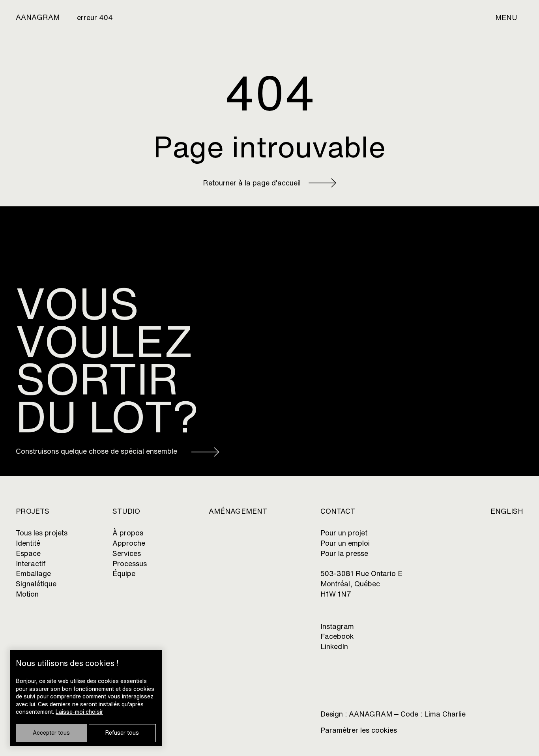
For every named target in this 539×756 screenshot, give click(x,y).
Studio (126, 511)
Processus (129, 564)
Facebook (337, 636)
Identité (28, 543)
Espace (28, 553)
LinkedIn (334, 646)
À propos (127, 533)
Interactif (31, 564)
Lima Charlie (445, 714)
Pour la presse (344, 553)
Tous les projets (41, 533)
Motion (27, 594)
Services (126, 553)
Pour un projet (343, 533)
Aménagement (238, 511)
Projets (32, 511)
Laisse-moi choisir (79, 712)
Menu (506, 17)
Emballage (33, 573)
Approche (128, 543)
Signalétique (36, 584)
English (506, 511)
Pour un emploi (345, 543)
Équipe (123, 573)
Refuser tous (122, 733)
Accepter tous (51, 733)
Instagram (337, 626)
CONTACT (337, 511)
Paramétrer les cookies (358, 730)
